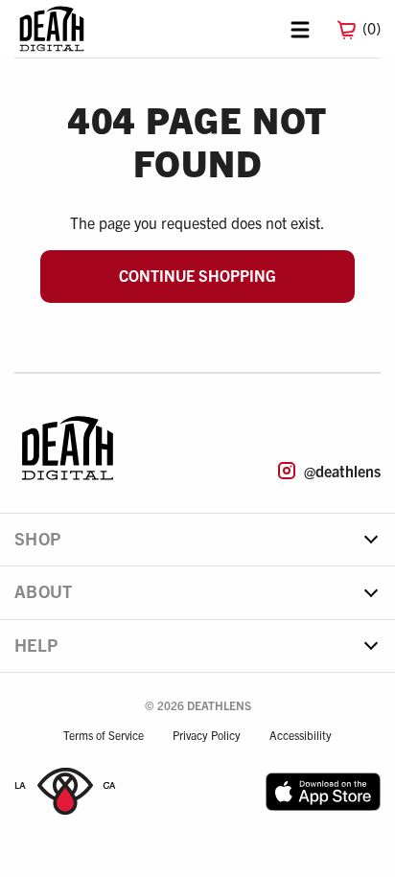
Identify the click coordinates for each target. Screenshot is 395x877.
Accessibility (300, 734)
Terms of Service (103, 734)
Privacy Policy (207, 734)
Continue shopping (197, 275)
